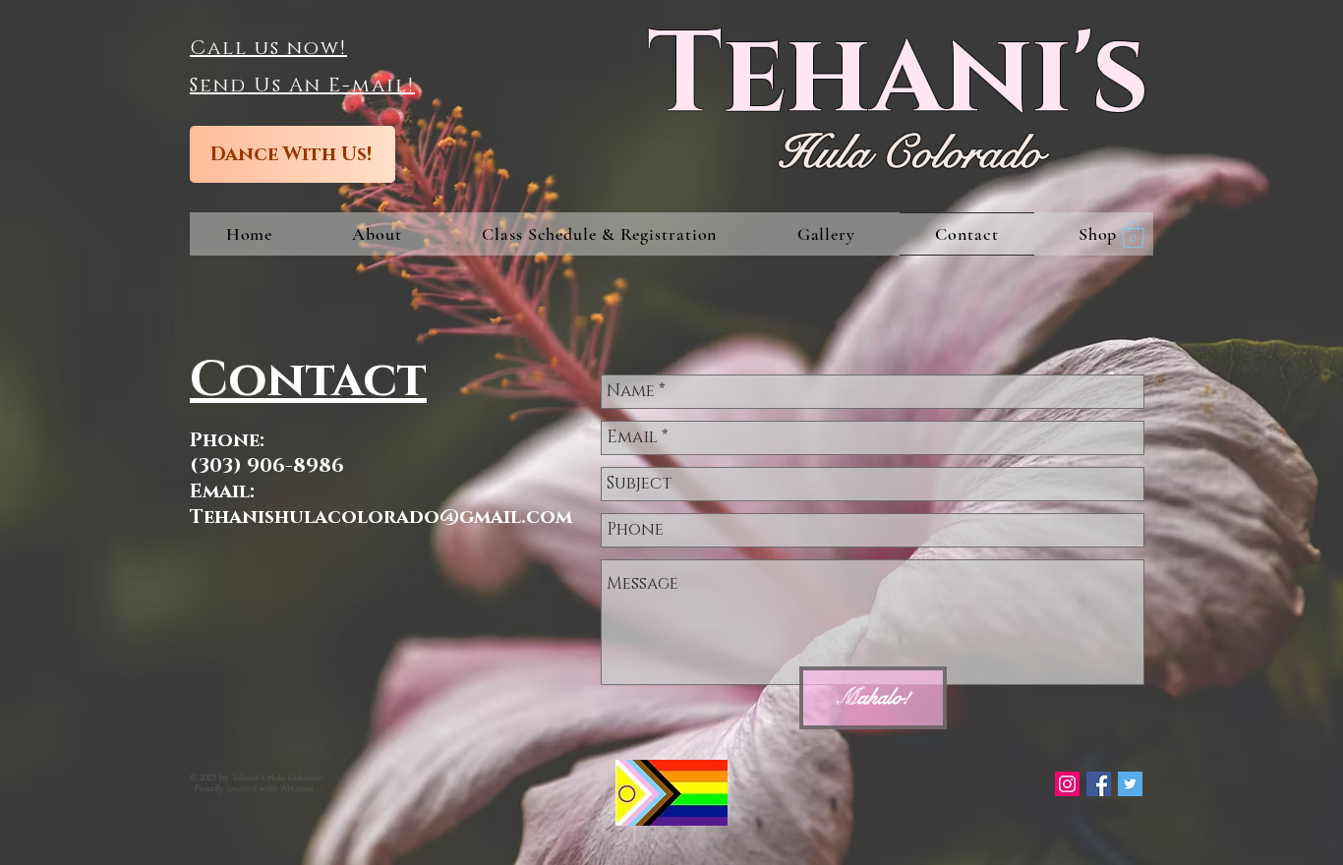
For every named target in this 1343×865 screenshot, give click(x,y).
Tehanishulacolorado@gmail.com (381, 517)
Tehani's (898, 76)
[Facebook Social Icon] (1098, 784)
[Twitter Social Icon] (1130, 784)
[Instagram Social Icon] (1067, 784)
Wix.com (297, 787)
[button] (599, 234)
